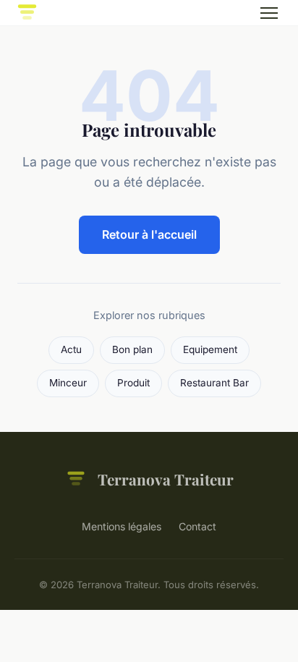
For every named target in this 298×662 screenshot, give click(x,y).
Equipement (210, 349)
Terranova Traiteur (166, 479)
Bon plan (132, 349)
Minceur (68, 383)
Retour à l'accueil (149, 234)
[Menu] (269, 13)
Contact (197, 526)
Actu (71, 349)
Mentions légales (121, 526)
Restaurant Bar (214, 383)
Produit (133, 383)
